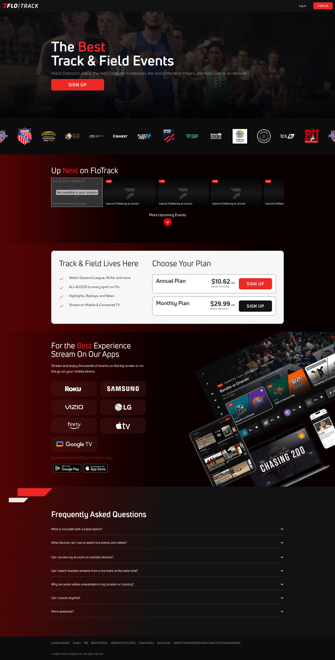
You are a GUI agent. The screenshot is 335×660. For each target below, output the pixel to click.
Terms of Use (163, 642)
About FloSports (99, 642)
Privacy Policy (146, 642)
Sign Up (323, 6)
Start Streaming (130, 196)
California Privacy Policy (123, 642)
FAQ (86, 642)
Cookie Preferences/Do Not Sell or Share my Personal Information (207, 642)
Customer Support (60, 642)
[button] (167, 220)
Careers (77, 642)
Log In (302, 6)
